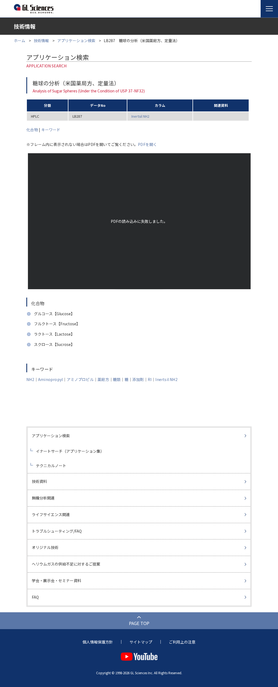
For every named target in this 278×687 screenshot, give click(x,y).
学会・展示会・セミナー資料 (56, 580)
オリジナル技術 (45, 547)
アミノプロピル (80, 379)
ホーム (19, 40)
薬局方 (103, 379)
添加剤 (138, 379)
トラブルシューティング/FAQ (57, 531)
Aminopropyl (50, 379)
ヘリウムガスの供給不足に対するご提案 (66, 564)
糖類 (117, 379)
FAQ (35, 597)
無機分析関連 (43, 498)
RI (149, 379)
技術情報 (41, 40)
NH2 (30, 379)
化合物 (32, 129)
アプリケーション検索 (76, 40)
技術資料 (39, 481)
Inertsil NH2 (140, 116)
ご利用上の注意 (182, 642)
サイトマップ (140, 642)
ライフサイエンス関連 (51, 514)
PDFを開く (147, 144)
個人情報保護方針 (98, 642)
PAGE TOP (139, 623)
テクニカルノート (51, 465)
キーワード (51, 129)
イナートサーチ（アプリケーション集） (70, 451)
